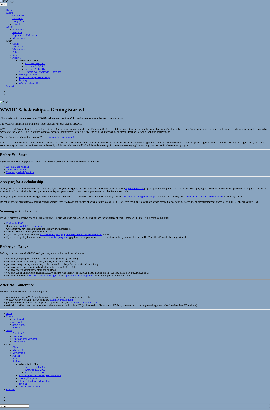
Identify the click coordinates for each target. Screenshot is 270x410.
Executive (17, 32)
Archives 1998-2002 (35, 63)
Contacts (10, 86)
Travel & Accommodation (30, 226)
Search (15, 55)
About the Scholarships (17, 166)
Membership (18, 38)
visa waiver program (50, 234)
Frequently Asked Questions (20, 172)
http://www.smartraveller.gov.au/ (44, 275)
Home (9, 10)
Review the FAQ (14, 223)
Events (9, 12)
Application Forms (134, 188)
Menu (3, 4)
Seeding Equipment (28, 74)
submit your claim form (61, 299)
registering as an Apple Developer (139, 196)
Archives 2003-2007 (35, 66)
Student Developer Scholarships (34, 77)
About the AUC (20, 29)
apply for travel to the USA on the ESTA (81, 234)
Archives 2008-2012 (35, 69)
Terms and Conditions (17, 169)
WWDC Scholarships (29, 83)
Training (23, 80)
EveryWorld (18, 21)
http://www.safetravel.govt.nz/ (78, 275)
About (9, 26)
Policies (16, 52)
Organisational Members (24, 35)
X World (16, 24)
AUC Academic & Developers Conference (40, 71)
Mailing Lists (18, 46)
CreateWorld (18, 15)
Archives (16, 57)
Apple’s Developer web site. (62, 137)
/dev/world (17, 18)
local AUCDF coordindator (83, 302)
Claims (15, 43)
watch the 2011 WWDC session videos (204, 196)
